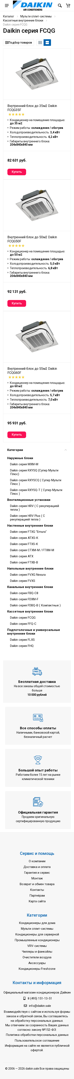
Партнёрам (37, 895)
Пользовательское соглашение (37, 1040)
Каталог (8, 16)
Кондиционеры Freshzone (37, 969)
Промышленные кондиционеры (37, 940)
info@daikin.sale (40, 1006)
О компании (37, 861)
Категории (15, 450)
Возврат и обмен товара (37, 884)
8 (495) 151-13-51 (40, 998)
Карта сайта (37, 901)
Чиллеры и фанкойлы (37, 951)
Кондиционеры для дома (37, 923)
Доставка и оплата (37, 867)
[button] (68, 5)
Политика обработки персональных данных (37, 1035)
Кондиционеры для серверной (37, 934)
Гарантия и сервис (37, 872)
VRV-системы (37, 946)
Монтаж (37, 878)
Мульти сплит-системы (36, 16)
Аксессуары (37, 963)
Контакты (37, 890)
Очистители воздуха (37, 957)
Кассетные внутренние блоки (23, 20)
